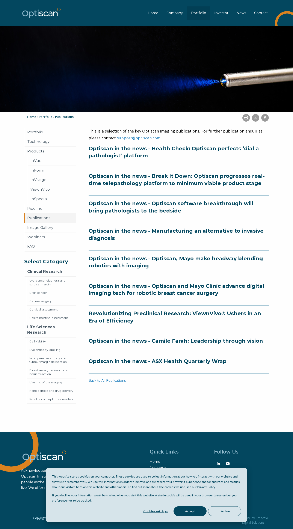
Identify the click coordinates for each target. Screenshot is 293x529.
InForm (37, 170)
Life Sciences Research (41, 330)
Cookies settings (155, 511)
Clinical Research (44, 271)
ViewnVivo (40, 189)
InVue (35, 160)
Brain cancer (38, 292)
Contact (261, 13)
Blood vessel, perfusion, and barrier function (48, 372)
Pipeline (34, 208)
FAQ (31, 246)
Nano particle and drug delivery (51, 390)
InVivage (38, 180)
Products (35, 151)
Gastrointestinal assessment (48, 318)
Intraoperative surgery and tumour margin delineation (48, 360)
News (241, 13)
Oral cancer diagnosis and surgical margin (47, 282)
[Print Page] (246, 118)
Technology (38, 141)
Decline (225, 511)
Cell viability (37, 341)
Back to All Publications (107, 380)
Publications (38, 218)
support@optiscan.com (138, 137)
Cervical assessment (43, 309)
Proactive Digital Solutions (255, 520)
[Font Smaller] (255, 118)
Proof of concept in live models (51, 399)
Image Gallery (40, 227)
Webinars (36, 237)
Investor (221, 13)
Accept (190, 511)
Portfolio (198, 13)
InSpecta (38, 199)
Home (153, 13)
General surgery (40, 301)
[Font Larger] (265, 118)
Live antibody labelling (44, 349)
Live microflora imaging (45, 382)
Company (174, 13)
